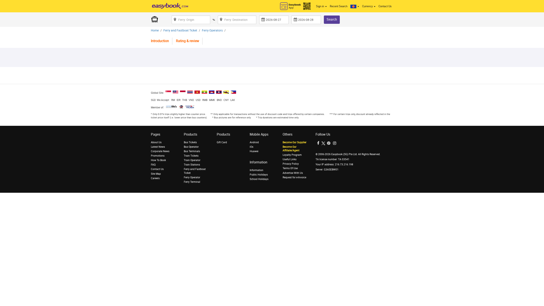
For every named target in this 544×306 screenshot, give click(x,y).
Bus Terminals (192, 151)
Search (332, 19)
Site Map (156, 173)
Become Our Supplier (294, 142)
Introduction (160, 41)
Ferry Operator (192, 177)
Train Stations (192, 164)
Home (155, 30)
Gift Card (222, 142)
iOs (251, 146)
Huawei (254, 151)
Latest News (158, 146)
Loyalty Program (292, 154)
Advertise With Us (293, 172)
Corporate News (160, 151)
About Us (156, 142)
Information (256, 170)
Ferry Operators (212, 30)
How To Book (158, 160)
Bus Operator (191, 146)
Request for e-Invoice (294, 177)
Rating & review (187, 41)
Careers (155, 178)
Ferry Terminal (192, 181)
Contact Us (385, 6)
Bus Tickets (190, 142)
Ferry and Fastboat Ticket (180, 30)
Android (254, 142)
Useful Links (289, 159)
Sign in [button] (320, 6)
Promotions (157, 155)
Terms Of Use (290, 168)
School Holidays (259, 179)
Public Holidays (259, 174)
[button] (355, 6)
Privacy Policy (291, 163)
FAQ (153, 164)
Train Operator (192, 160)
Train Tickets (191, 155)
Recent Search (338, 6)
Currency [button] (367, 6)
